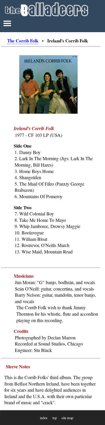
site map (67, 417)
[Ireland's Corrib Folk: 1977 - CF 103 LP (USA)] (48, 112)
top (54, 417)
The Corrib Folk (22, 40)
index (44, 418)
